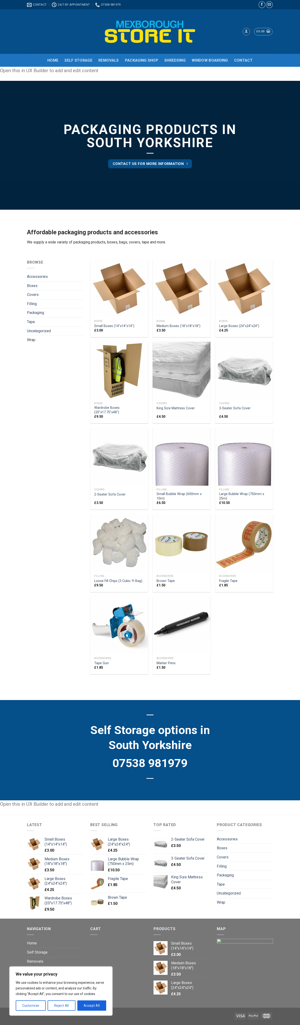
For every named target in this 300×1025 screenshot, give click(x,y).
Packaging (35, 312)
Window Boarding (210, 60)
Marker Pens (166, 663)
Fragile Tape (228, 581)
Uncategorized (39, 331)
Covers (33, 294)
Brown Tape (166, 581)
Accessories (37, 276)
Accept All (92, 1005)
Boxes (32, 285)
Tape (31, 322)
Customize (30, 1005)
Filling (32, 304)
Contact (243, 60)
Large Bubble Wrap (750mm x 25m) (241, 496)
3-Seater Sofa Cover (235, 408)
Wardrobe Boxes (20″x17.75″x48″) (107, 410)
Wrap (31, 340)
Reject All (61, 1005)
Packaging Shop (141, 60)
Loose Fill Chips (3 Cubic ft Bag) (118, 581)
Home (52, 60)
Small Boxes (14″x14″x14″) (114, 326)
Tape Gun (101, 663)
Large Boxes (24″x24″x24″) (239, 326)
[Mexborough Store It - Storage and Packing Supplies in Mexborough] (150, 31)
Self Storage (78, 60)
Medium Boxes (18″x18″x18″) (178, 326)
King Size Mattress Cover (176, 408)
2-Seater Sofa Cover (110, 494)
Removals (108, 60)
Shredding (175, 60)
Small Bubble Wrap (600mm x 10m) (179, 496)
